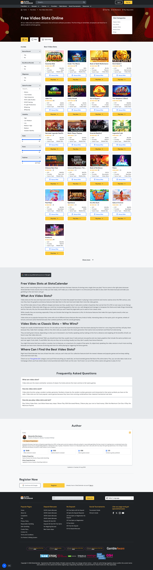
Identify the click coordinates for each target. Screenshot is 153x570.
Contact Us (24, 532)
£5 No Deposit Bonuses (73, 528)
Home (22, 510)
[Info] (4, 566)
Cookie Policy (24, 529)
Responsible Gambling (27, 524)
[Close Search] (84, 2)
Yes (25, 55)
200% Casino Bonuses (50, 518)
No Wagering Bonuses (50, 526)
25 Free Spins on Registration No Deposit (76, 516)
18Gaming (27, 107)
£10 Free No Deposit (72, 526)
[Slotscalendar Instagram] (120, 513)
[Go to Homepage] (27, 2)
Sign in (91, 485)
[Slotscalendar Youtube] (123, 513)
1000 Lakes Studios (29, 99)
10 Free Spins (70, 523)
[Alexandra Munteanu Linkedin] (130, 432)
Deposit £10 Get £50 (50, 521)
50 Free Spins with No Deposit (75, 510)
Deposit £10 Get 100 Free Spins (53, 524)
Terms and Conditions (27, 534)
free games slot (35, 359)
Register (54, 485)
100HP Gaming (28, 102)
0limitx (26, 92)
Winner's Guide (93, 513)
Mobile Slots (116, 29)
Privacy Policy (25, 521)
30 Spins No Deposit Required (75, 513)
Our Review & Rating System (29, 537)
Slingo (114, 32)
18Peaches (27, 109)
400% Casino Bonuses (50, 513)
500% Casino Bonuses (50, 510)
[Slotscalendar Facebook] (113, 513)
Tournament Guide (94, 510)
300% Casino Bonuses (50, 515)
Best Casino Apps (49, 529)
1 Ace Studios (28, 94)
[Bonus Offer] (54, 75)
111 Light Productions (30, 104)
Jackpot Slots (117, 27)
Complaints (24, 515)
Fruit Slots (116, 24)
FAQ (22, 518)
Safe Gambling (25, 526)
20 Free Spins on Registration (75, 520)
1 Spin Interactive (29, 97)
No (25, 57)
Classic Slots (116, 22)
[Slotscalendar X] (117, 513)
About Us (23, 513)
